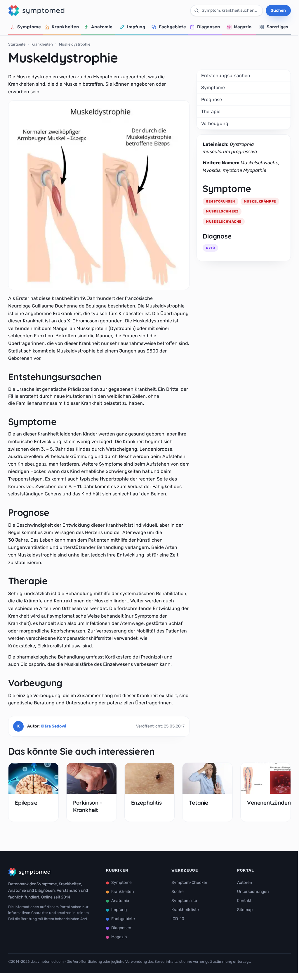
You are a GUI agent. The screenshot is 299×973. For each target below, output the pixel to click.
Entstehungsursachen (225, 75)
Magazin (243, 27)
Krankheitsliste (185, 909)
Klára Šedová (53, 726)
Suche (177, 891)
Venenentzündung (270, 802)
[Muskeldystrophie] (99, 195)
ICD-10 (177, 918)
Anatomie (101, 27)
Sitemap (245, 909)
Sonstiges (277, 27)
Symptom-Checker (189, 882)
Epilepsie (26, 802)
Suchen (278, 10)
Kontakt (244, 900)
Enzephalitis (146, 802)
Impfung (136, 27)
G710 (210, 248)
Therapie (210, 111)
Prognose (211, 99)
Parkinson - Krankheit (87, 806)
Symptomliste (184, 900)
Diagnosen (208, 27)
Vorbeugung (214, 123)
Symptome (29, 27)
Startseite (16, 44)
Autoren (244, 882)
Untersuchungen (253, 891)
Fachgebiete (172, 27)
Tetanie (198, 802)
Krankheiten (65, 27)
